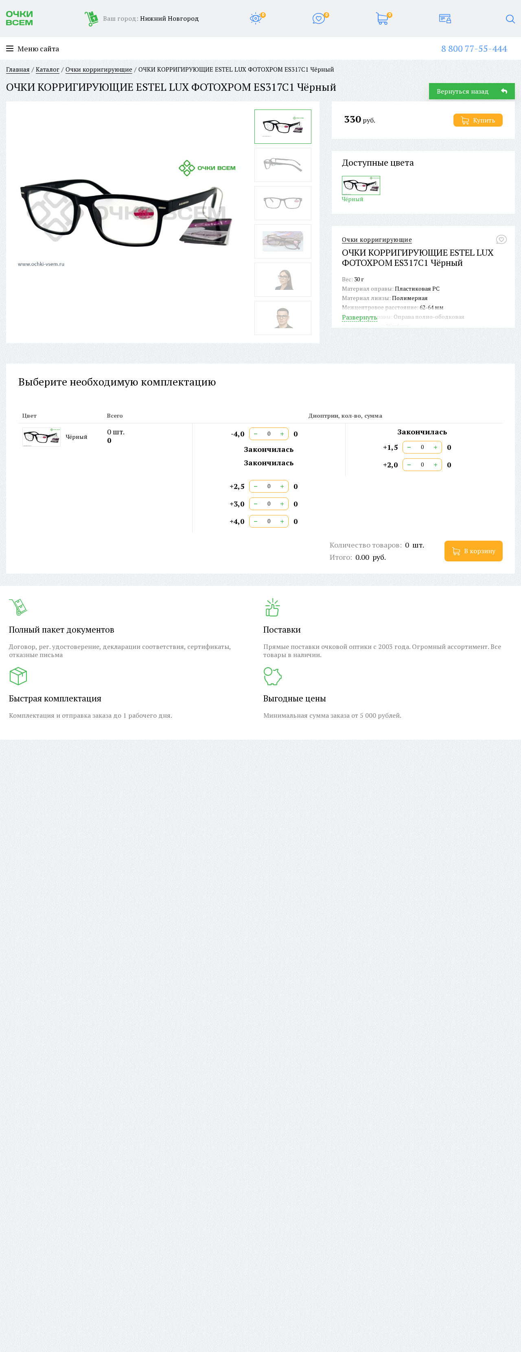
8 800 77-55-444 (474, 48)
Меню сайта (38, 48)
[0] (255, 18)
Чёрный (352, 198)
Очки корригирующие (377, 239)
